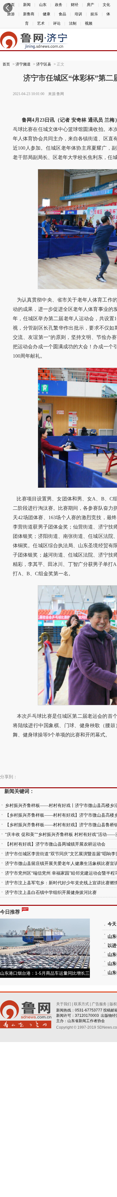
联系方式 (81, 1004)
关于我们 (63, 1004)
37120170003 (87, 1015)
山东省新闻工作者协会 (86, 1021)
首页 (6, 64)
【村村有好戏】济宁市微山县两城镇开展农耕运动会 (55, 844)
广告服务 (99, 1004)
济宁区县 (43, 64)
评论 (57, 23)
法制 (72, 23)
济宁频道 (23, 64)
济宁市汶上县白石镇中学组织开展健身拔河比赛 (51, 892)
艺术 (41, 23)
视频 (88, 23)
